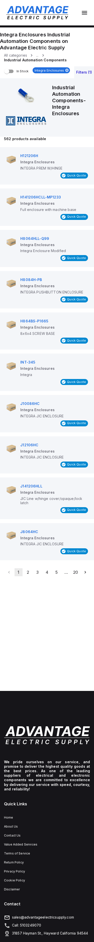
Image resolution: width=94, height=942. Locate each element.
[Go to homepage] (47, 735)
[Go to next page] (85, 572)
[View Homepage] (37, 12)
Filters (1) (84, 72)
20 (75, 572)
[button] (51, 70)
